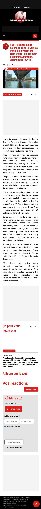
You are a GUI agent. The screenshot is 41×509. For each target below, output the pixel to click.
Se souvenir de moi (13, 426)
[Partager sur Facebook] (32, 94)
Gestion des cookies (9, 503)
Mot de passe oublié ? (14, 447)
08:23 (10, 355)
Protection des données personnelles (14, 505)
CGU (4, 507)
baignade (15, 65)
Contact (10, 507)
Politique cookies (21, 501)
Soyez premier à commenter (12, 94)
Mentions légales (8, 501)
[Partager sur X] (36, 94)
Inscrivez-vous (13, 408)
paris (20, 65)
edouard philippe (9, 351)
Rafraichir (31, 389)
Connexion (26, 7)
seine (10, 65)
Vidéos (5, 65)
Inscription (16, 7)
